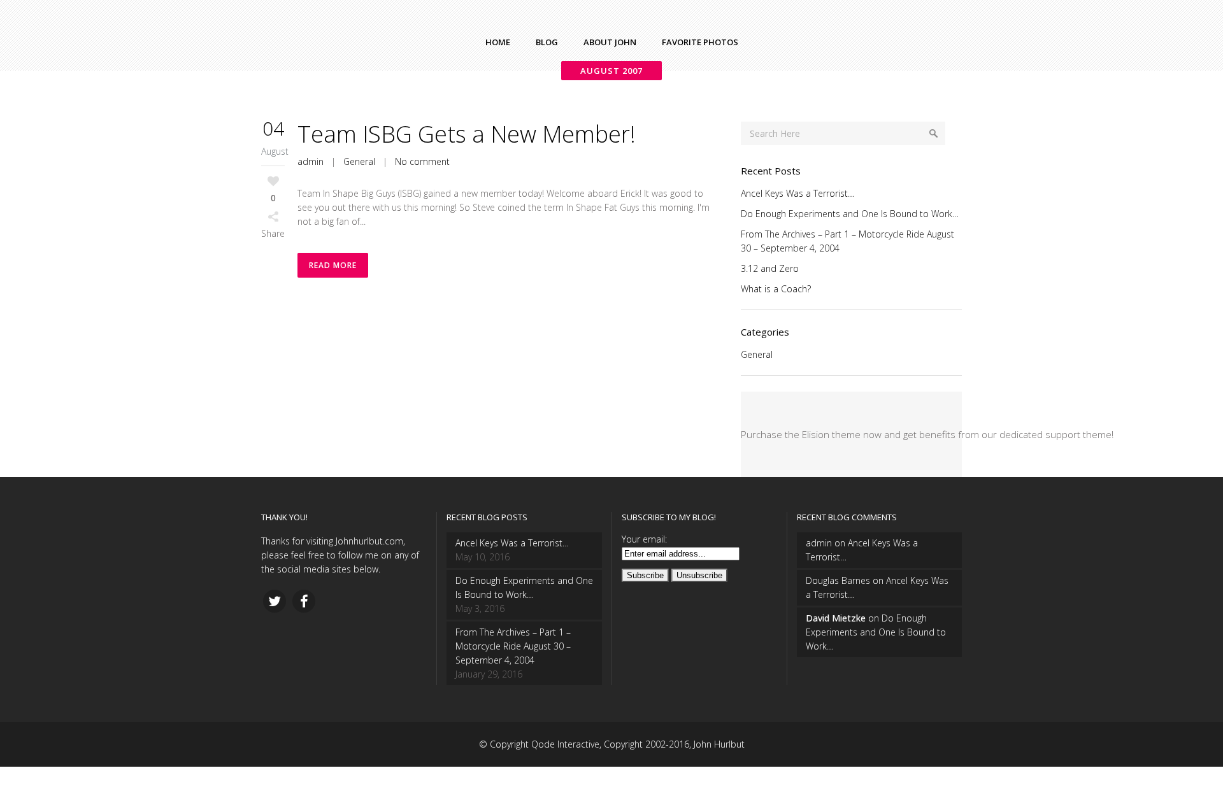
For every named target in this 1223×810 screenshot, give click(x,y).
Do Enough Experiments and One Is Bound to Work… (850, 214)
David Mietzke (836, 618)
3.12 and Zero (770, 268)
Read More (333, 265)
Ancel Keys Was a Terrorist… (797, 193)
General (359, 161)
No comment (422, 161)
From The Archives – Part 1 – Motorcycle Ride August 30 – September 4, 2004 (513, 646)
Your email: (644, 539)
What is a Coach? (776, 289)
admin (310, 161)
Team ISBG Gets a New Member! (466, 134)
